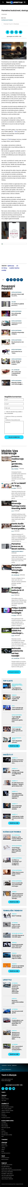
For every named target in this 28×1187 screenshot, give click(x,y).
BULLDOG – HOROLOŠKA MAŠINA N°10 (18, 1002)
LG (17, 266)
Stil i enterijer (15, 369)
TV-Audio (13, 488)
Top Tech (3, 1100)
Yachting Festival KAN (6, 1177)
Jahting (3, 1147)
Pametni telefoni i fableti (7, 1107)
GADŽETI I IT (8, 755)
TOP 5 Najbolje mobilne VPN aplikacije (16, 698)
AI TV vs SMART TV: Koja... (18, 484)
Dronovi (3, 1114)
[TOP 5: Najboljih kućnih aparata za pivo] (7, 729)
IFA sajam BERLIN (5, 1166)
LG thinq (4, 268)
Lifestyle (14, 998)
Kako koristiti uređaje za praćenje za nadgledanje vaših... (17, 773)
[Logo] (14, 2)
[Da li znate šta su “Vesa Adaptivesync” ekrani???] (5, 352)
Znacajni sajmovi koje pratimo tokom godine (17, 685)
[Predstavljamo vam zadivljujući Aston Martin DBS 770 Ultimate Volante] (7, 1020)
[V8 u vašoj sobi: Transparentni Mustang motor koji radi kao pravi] (5, 372)
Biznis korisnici (4, 1159)
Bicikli (2, 1151)
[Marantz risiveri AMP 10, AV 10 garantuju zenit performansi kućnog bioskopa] (5, 294)
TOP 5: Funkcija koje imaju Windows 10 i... (17, 708)
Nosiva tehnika (5, 1105)
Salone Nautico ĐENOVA (7, 1178)
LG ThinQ (8, 139)
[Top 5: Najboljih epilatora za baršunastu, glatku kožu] (7, 716)
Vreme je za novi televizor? (16, 323)
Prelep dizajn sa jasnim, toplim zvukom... (16, 362)
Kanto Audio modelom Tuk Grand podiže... (18, 526)
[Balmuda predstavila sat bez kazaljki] (6, 650)
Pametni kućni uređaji (17, 551)
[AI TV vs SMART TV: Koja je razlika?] (6, 485)
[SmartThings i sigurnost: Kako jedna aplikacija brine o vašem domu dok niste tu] (7, 847)
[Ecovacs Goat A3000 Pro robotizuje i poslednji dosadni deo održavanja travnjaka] (6, 630)
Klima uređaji (4, 1126)
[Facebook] (7, 32)
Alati (12, 635)
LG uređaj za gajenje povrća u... (17, 304)
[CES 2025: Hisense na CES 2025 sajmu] (7, 935)
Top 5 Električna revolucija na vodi (17, 688)
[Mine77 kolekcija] (7, 915)
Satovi (2, 1149)
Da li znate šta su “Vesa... (16, 352)
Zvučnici (14, 891)
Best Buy (3, 1097)
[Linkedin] (18, 279)
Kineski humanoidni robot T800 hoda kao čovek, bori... (17, 946)
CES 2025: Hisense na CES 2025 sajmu (18, 936)
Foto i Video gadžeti (6, 1108)
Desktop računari (5, 1112)
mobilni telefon (14, 268)
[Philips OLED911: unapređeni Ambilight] (6, 610)
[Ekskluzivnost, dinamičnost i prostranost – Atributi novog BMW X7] (7, 1032)
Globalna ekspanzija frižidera (17, 333)
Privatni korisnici (5, 1157)
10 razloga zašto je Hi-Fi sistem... (17, 590)
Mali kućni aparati (5, 1127)
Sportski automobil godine (17, 1012)
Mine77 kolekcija (16, 916)
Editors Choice (5, 1099)
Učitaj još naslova (13, 672)
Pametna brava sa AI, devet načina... (18, 546)
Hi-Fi (12, 511)
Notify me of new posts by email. (13, 420)
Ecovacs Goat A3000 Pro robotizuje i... (18, 630)
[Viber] (21, 279)
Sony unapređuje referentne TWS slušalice (17, 807)
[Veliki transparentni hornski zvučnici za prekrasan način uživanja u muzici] (7, 893)
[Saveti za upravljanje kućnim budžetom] (7, 965)
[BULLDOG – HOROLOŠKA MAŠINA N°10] (7, 1000)
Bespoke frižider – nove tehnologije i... (17, 383)
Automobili (15, 922)
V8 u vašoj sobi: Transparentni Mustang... (16, 373)
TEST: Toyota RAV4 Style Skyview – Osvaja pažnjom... (17, 1048)
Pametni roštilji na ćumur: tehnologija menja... (18, 569)
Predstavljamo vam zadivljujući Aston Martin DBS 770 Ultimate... (17, 1022)
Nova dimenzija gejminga (16, 314)
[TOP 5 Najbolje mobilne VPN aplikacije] (7, 696)
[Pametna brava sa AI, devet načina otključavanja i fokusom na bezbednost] (6, 546)
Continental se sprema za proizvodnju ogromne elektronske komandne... (16, 989)
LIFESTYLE (7, 980)
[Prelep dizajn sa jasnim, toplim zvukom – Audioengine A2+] (5, 361)
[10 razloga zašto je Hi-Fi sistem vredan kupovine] (6, 590)
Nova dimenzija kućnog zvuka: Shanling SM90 (18, 505)
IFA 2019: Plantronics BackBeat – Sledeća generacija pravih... (17, 784)
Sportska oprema (5, 1153)
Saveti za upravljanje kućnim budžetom (18, 966)
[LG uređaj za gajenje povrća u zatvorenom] (5, 304)
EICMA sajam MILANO (6, 1168)
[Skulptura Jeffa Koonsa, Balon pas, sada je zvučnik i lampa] (7, 836)
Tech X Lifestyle (8, 1075)
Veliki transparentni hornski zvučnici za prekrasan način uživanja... (17, 896)
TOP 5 (13, 705)
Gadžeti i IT (15, 757)
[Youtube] (20, 32)
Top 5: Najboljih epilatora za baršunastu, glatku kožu (17, 719)
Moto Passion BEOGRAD (7, 1171)
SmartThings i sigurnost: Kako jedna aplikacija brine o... (16, 850)
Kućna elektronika (7, 20)
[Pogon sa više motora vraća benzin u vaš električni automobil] (7, 924)
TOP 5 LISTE (8, 681)
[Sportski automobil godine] (7, 1011)
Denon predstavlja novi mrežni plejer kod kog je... (17, 884)
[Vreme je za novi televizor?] (5, 323)
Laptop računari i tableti (16, 738)
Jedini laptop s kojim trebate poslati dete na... (18, 818)
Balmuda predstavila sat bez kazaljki (17, 652)
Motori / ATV (4, 1146)
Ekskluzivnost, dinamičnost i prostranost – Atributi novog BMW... (16, 1036)
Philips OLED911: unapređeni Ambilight (18, 610)
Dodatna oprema (5, 1117)
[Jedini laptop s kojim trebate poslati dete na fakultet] (7, 816)
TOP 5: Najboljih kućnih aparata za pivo (17, 730)
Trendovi (14, 695)
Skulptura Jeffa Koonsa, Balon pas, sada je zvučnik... (17, 838)
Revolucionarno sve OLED (17, 342)
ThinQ (15, 131)
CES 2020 (13, 301)
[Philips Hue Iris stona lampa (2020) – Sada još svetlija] (7, 872)
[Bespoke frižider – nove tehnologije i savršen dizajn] (5, 383)
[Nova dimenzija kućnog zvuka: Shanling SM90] (6, 503)
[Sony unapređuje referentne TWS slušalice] (7, 805)
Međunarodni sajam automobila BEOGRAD (11, 1170)
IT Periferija (4, 1116)
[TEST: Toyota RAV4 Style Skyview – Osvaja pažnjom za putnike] (7, 1046)
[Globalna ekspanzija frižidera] (5, 332)
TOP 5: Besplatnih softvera (17, 741)
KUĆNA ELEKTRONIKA (12, 832)
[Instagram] (12, 32)
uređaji (4, 270)
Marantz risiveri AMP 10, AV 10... (17, 295)
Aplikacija (11, 266)
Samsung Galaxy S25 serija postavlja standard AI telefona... (17, 796)
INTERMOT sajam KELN (6, 1173)
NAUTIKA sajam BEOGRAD (7, 1175)
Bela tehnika (14, 468)
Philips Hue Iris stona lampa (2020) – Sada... (17, 873)
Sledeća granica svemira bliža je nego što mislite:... (17, 956)
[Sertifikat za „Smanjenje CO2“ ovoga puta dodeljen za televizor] (7, 859)
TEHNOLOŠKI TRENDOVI (12, 911)
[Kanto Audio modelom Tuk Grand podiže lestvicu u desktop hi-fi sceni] (6, 526)
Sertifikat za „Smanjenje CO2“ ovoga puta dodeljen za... (17, 862)
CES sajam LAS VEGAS (17, 933)
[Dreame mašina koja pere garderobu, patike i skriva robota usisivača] (6, 458)
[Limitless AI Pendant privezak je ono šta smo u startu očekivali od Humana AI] (7, 759)
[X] (16, 32)
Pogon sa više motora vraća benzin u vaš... (16, 926)
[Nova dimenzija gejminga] (5, 313)
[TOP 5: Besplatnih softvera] (7, 739)
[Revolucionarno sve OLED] (5, 342)
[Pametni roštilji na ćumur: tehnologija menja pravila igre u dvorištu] (6, 567)
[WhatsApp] (14, 279)
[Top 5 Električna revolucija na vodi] (7, 685)
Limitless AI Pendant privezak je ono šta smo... (17, 761)
